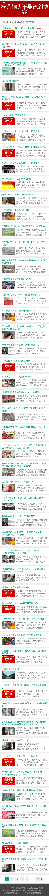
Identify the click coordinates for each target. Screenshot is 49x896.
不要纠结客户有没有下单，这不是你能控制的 (23, 618)
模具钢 (23, 890)
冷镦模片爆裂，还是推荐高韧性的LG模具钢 (22, 790)
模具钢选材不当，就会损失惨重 (16, 376)
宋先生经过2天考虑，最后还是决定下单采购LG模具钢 (23, 409)
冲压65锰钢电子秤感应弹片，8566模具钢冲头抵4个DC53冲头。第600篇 (24, 63)
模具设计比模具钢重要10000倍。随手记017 (22, 392)
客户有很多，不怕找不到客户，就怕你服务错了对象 (24, 45)
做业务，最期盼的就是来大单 (15, 740)
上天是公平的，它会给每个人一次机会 (20, 756)
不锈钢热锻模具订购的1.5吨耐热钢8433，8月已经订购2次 (24, 261)
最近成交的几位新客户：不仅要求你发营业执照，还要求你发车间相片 (23, 533)
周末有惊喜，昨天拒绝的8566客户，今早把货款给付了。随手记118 (24, 327)
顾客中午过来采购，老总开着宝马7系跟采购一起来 (24, 860)
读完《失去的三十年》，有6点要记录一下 (21, 294)
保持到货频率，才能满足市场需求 (17, 278)
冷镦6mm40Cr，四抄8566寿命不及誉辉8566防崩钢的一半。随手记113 (24, 570)
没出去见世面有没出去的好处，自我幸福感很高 (24, 146)
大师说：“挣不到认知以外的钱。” (17, 481)
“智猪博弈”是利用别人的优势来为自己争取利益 (23, 226)
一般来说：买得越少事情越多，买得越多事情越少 (24, 686)
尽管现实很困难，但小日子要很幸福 (18, 310)
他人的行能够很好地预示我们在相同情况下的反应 (24, 826)
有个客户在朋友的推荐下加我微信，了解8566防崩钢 (24, 807)
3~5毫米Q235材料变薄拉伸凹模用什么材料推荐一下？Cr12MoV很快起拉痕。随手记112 (24, 723)
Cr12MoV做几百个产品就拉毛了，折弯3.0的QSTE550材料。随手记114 (22, 551)
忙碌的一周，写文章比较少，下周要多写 (21, 162)
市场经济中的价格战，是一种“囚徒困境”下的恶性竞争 (23, 243)
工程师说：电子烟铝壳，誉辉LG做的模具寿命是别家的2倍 (24, 652)
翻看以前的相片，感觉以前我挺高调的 (20, 516)
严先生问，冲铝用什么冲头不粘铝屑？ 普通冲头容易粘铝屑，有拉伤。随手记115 (24, 446)
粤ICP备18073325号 (34, 893)
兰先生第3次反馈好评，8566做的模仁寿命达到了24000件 (23, 499)
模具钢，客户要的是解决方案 (15, 587)
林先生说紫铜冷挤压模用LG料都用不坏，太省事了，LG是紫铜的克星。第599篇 (24, 464)
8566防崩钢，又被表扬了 (13, 115)
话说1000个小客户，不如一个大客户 (19, 28)
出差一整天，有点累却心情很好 (16, 178)
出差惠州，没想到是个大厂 (14, 669)
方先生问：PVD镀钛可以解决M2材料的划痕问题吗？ (24, 704)
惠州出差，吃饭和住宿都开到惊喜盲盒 (20, 194)
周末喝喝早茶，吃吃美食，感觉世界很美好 (22, 634)
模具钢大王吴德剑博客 (16, 887)
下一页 (39, 879)
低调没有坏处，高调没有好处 (15, 842)
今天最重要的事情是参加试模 (15, 210)
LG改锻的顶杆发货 (10, 80)
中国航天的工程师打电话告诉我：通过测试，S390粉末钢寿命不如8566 (23, 773)
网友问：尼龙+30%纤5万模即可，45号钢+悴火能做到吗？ (23, 98)
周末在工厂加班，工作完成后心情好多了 (21, 130)
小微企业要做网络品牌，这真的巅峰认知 (21, 344)
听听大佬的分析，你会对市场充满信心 (20, 603)
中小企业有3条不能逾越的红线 (16, 360)
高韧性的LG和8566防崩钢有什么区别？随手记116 (23, 428)
